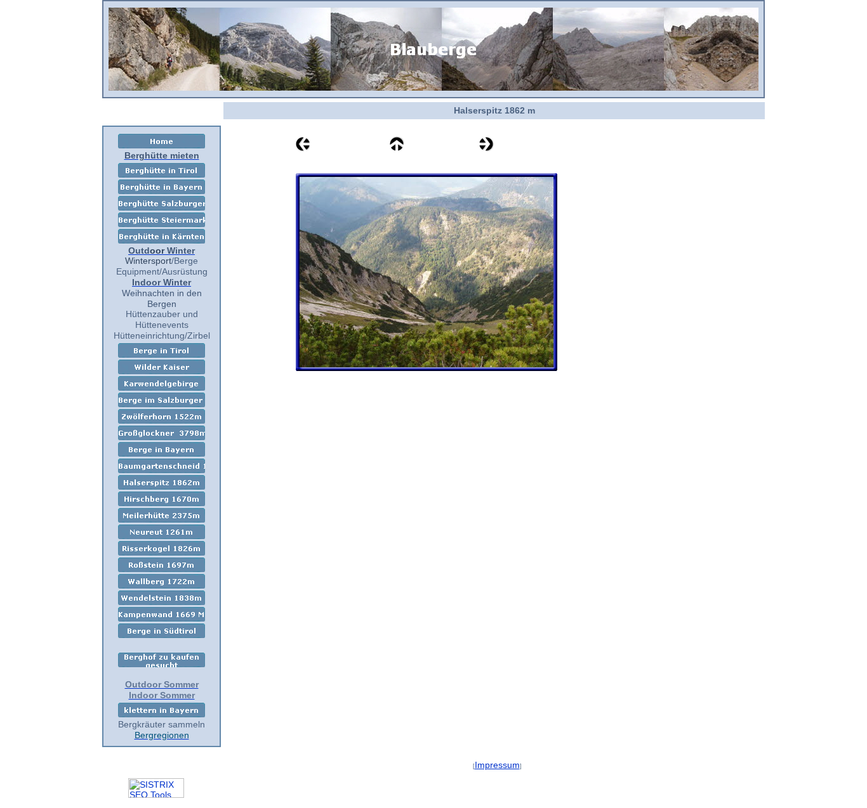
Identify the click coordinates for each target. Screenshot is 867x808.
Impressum (497, 765)
